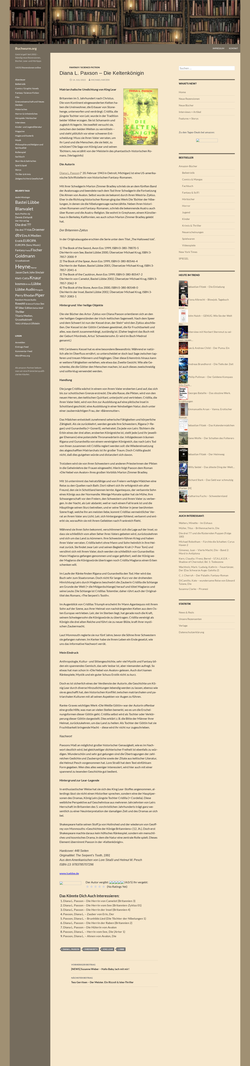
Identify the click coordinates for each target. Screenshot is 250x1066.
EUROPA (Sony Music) (27, 245)
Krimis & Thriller (191, 225)
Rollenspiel (20, 152)
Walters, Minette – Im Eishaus (195, 522)
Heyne (22, 266)
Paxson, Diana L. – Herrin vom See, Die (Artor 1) (94, 931)
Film (17, 97)
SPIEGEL (184, 258)
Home (182, 92)
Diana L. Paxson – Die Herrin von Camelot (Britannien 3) (99, 901)
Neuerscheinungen (193, 232)
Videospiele (188, 245)
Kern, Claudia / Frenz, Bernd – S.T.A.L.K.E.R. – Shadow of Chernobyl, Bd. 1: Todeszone (204, 560)
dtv (18, 235)
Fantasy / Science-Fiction (84, 67)
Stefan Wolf (38, 308)
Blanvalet (24, 208)
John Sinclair (36, 272)
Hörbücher (188, 199)
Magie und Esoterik (24, 135)
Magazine (20, 131)
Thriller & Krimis (23, 174)
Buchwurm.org (26, 48)
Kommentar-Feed (23, 351)
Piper (40, 294)
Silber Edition (25, 307)
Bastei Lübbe (27, 202)
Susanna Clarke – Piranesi (193, 588)
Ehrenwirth (91, 949)
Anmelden (20, 342)
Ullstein (35, 323)
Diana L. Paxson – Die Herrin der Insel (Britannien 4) (96, 909)
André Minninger (22, 197)
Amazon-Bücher (188, 166)
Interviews (20, 122)
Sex (42, 303)
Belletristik (188, 172)
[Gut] (99, 886)
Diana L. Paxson (69, 173)
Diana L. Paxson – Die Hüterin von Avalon (90, 927)
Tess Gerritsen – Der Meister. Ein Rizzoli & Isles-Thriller (102, 980)
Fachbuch (187, 185)
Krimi (28, 284)
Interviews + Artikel (190, 111)
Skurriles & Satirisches (25, 161)
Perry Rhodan (25, 295)
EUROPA (29, 241)
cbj (28, 214)
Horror (186, 205)
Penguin (39, 290)
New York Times (188, 251)
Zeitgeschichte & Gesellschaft (29, 178)
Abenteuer (20, 79)
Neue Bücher (186, 105)
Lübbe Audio (25, 289)
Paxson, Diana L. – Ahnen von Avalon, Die (89, 936)
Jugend (186, 212)
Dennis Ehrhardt (23, 217)
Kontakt (233, 48)
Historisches (21, 109)
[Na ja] (91, 886)
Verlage (183, 625)
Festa (27, 250)
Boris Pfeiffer (21, 214)
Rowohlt (20, 303)
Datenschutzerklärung (191, 632)
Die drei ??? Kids (23, 229)
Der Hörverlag (22, 220)
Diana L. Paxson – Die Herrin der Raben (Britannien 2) (97, 923)
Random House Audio (25, 299)
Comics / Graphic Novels (27, 88)
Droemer (38, 229)
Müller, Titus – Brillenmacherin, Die (199, 528)
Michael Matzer (100, 79)
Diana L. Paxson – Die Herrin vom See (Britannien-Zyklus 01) (102, 905)
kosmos (20, 284)
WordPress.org (22, 355)
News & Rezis (186, 612)
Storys (18, 169)
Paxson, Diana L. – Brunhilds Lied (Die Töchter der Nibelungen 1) (104, 918)
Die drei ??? (23, 225)
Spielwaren (188, 238)
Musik (18, 140)
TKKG (17, 323)
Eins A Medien (31, 235)
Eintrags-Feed (22, 346)
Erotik (19, 240)
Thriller (19, 311)
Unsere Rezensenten (190, 619)
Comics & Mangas (192, 179)
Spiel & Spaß (21, 165)
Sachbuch (20, 156)
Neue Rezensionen (189, 98)
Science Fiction (33, 303)
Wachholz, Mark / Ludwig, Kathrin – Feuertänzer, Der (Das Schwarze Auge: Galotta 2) (206, 568)
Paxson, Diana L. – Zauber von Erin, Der (88, 914)
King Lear (108, 949)
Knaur (35, 277)
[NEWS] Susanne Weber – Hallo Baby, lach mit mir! (100, 967)
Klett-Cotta (22, 278)
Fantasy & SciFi (190, 192)
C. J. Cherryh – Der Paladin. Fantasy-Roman (203, 575)
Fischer (36, 250)
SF (16, 307)
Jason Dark (22, 272)
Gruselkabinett (22, 260)
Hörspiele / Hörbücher (26, 118)
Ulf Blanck (26, 323)
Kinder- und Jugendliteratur (28, 127)
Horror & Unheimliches (26, 113)
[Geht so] (95, 886)
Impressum (218, 48)
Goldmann (25, 255)
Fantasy (20, 250)
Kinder (186, 218)
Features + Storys (188, 118)
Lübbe (121, 949)
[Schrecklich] (87, 886)
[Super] (103, 886)
